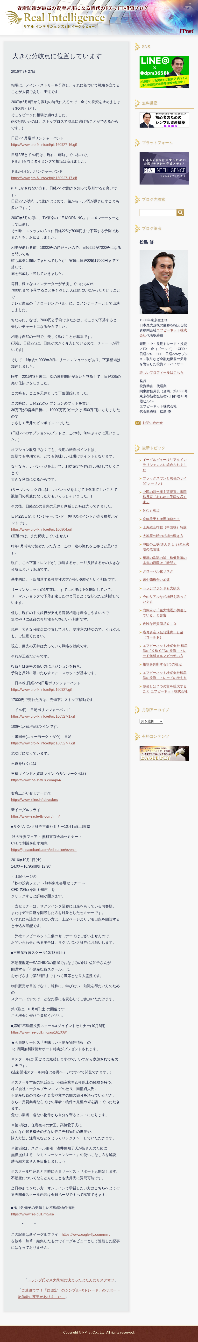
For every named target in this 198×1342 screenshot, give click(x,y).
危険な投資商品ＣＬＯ (160, 624)
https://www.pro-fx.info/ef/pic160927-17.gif (44, 178)
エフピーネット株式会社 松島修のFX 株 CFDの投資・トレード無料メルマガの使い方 (165, 651)
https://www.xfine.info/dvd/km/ (34, 800)
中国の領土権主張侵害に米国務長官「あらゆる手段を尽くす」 (165, 497)
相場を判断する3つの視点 (162, 664)
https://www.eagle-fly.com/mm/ (35, 816)
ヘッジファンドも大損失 (161, 588)
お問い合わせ (152, 423)
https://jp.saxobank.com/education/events (44, 850)
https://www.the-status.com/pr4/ (36, 780)
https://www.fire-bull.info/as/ (32, 1214)
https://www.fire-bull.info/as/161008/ (39, 1032)
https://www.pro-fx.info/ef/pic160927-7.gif (43, 743)
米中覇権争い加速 (156, 580)
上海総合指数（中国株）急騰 (165, 527)
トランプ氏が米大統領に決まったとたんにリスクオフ (71, 1280)
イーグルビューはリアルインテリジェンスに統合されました (165, 465)
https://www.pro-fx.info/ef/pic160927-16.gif (44, 145)
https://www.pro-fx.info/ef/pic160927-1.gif (43, 716)
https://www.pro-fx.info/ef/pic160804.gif (41, 529)
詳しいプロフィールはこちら (162, 372)
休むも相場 (151, 510)
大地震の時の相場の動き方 (163, 536)
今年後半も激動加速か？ (161, 519)
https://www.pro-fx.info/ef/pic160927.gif (41, 689)
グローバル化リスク (158, 571)
